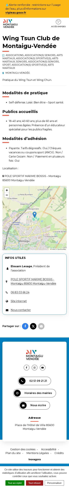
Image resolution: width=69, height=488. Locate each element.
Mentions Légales (37, 453)
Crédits (59, 453)
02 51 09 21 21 (38, 380)
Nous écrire (38, 405)
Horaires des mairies (38, 393)
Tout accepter (15, 483)
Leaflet (53, 249)
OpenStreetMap (61, 249)
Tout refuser (34, 483)
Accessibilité (48, 449)
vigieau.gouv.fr (15, 12)
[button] (35, 215)
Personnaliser (54, 483)
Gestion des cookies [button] (22, 449)
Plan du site (13, 453)
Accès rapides (58, 26)
